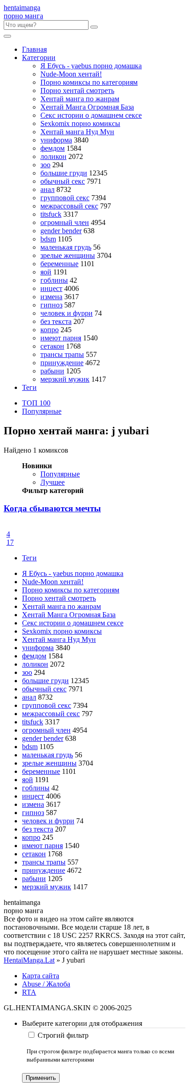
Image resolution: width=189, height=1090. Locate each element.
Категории (39, 57)
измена (51, 297)
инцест (51, 288)
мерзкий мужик (64, 379)
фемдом (52, 148)
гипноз (51, 305)
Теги (29, 387)
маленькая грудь (65, 247)
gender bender (61, 231)
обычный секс (62, 181)
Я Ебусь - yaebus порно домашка (91, 66)
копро (49, 330)
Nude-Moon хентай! (71, 74)
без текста (56, 321)
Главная (34, 49)
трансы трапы (62, 354)
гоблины (54, 280)
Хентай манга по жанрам (79, 99)
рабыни (52, 371)
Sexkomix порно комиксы (80, 123)
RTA (29, 992)
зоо (45, 165)
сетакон (52, 346)
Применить (41, 1077)
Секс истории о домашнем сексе (91, 115)
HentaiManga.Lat (29, 960)
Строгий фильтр (63, 1035)
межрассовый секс (69, 206)
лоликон (53, 156)
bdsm (48, 239)
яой (45, 272)
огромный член (64, 222)
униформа (56, 140)
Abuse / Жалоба (46, 984)
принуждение (61, 363)
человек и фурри (66, 313)
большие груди (63, 173)
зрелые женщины (67, 255)
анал (47, 189)
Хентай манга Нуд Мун (77, 132)
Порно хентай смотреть (77, 90)
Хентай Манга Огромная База (87, 107)
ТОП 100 (36, 403)
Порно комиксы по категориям (89, 82)
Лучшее (52, 482)
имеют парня (60, 338)
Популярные (41, 411)
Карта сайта (40, 976)
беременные (59, 264)
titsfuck (50, 214)
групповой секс (64, 198)
